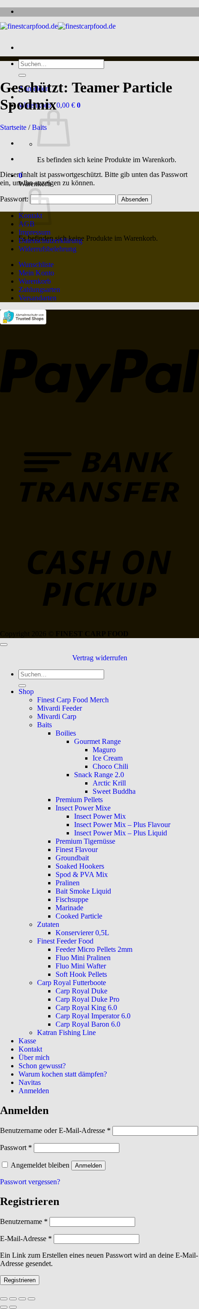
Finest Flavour (77, 849)
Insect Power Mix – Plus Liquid (120, 833)
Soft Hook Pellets (81, 974)
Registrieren (20, 1280)
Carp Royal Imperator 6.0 (93, 1016)
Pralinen (68, 883)
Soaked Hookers (80, 866)
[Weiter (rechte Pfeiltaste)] (13, 1307)
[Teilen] (22, 1298)
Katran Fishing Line (66, 1032)
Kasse (27, 1041)
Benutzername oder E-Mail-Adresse (55, 1130)
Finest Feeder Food (65, 941)
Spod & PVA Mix (82, 874)
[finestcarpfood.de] (58, 26)
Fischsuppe (72, 899)
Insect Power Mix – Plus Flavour (122, 824)
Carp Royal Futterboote (71, 982)
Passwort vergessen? (30, 1182)
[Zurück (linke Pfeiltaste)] (3, 1307)
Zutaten (48, 924)
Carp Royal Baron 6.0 (88, 1024)
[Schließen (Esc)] (31, 1298)
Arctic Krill (109, 783)
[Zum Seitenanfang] (3, 644)
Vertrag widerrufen (99, 658)
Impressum (34, 232)
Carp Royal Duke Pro (87, 999)
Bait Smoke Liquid (83, 891)
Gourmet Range (97, 741)
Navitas (30, 1082)
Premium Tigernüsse (85, 841)
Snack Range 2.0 (99, 775)
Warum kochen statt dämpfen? (63, 1074)
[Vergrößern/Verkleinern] (3, 1298)
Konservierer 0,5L (82, 933)
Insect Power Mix (100, 816)
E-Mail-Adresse (26, 1238)
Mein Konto (36, 273)
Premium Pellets (79, 800)
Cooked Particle (79, 916)
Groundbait (72, 858)
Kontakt (30, 1049)
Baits (44, 725)
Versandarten (37, 298)
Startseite (13, 127)
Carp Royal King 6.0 (86, 1007)
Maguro (104, 750)
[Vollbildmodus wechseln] (13, 1298)
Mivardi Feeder (59, 708)
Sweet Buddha (114, 791)
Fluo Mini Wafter (81, 966)
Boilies (66, 733)
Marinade (69, 908)
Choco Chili (110, 766)
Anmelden (88, 1165)
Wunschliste (36, 264)
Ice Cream (108, 758)
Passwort (16, 1147)
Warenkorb (35, 281)
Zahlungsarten (39, 289)
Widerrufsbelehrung (47, 249)
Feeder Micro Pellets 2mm (94, 949)
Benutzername (24, 1221)
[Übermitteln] (22, 75)
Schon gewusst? (42, 1066)
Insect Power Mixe (83, 808)
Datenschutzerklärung (50, 240)
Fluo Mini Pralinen (83, 958)
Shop (26, 691)
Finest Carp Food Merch (73, 700)
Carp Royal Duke (81, 991)
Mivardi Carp (56, 716)
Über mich (34, 1057)
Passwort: (15, 199)
